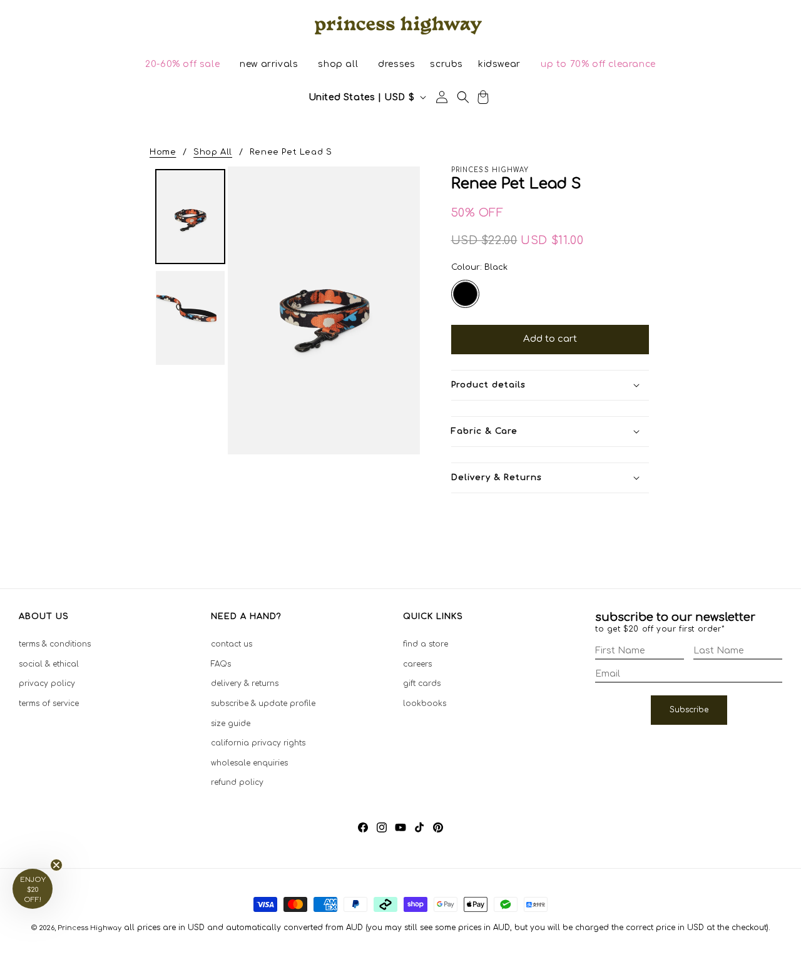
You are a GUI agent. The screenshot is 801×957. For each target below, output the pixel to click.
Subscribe (689, 709)
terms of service (49, 703)
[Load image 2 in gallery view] (190, 318)
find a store (425, 644)
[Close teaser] (56, 865)
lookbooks (424, 703)
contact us (231, 644)
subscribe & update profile (263, 703)
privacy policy (47, 683)
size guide (230, 723)
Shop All (212, 152)
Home (163, 152)
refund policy (237, 782)
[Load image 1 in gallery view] (190, 217)
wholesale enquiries (249, 763)
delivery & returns (244, 683)
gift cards (422, 683)
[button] (182, 64)
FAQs (221, 664)
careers (417, 664)
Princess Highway (89, 928)
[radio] (465, 294)
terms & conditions (55, 644)
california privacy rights (258, 743)
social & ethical (49, 664)
